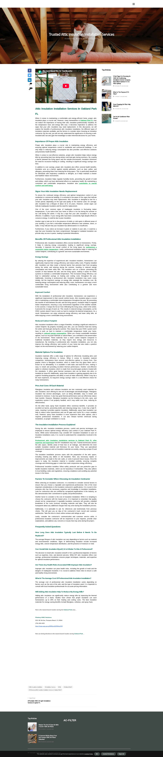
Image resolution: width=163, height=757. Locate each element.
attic (60, 687)
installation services (51, 687)
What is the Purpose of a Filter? (121, 93)
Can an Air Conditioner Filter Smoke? (121, 117)
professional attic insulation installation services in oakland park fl (46, 690)
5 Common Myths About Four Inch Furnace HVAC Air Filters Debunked (48, 737)
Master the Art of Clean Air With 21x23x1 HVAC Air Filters (48, 725)
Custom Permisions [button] (108, 754)
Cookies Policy (88, 754)
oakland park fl (68, 687)
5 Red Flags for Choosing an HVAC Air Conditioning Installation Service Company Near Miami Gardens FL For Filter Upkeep (121, 80)
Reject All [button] (121, 754)
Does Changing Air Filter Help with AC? (121, 105)
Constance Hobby (70, 39)
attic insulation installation (36, 687)
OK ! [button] (97, 754)
